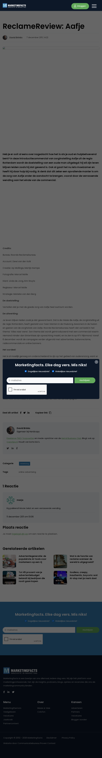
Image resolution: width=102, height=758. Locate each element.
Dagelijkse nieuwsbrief (39, 371)
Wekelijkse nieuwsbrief (66, 371)
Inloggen (81, 6)
